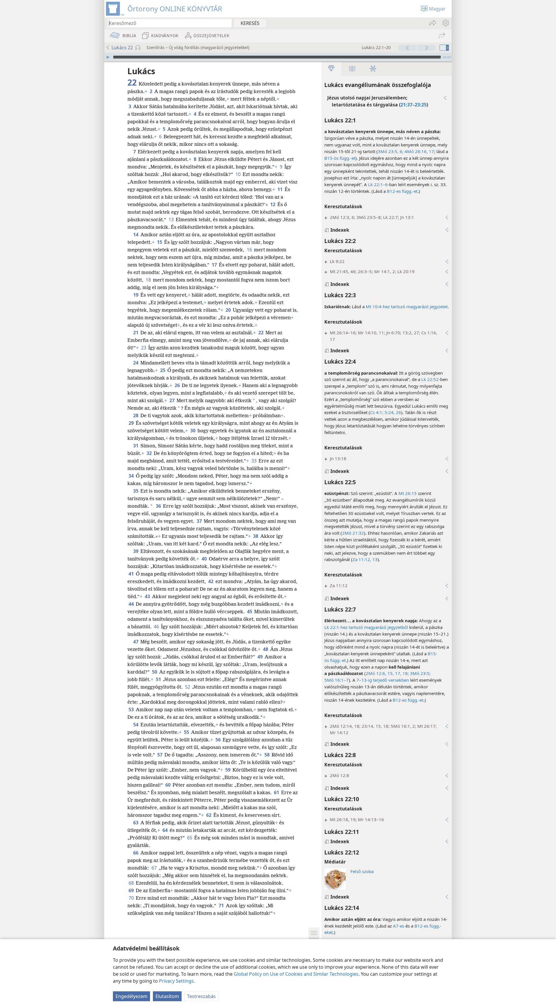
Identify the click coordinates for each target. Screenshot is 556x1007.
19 (136, 295)
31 (136, 445)
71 (222, 905)
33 (254, 461)
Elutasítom (167, 996)
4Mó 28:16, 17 (418, 151)
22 (261, 332)
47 (136, 641)
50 (155, 672)
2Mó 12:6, (376, 673)
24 (136, 363)
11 (280, 189)
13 (172, 219)
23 (144, 347)
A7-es (398, 926)
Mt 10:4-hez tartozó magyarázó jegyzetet (407, 306)
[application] (278, 57)
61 (277, 792)
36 (159, 506)
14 (136, 234)
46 (157, 626)
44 (132, 604)
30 (193, 430)
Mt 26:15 (407, 493)
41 (132, 574)
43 (148, 596)
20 (229, 310)
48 (266, 649)
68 (132, 883)
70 (132, 898)
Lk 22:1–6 (378, 184)
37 (200, 521)
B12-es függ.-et (402, 191)
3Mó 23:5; (420, 673)
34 (132, 476)
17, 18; (401, 673)
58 (267, 755)
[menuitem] (445, 23)
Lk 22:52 (430, 379)
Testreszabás (201, 996)
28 (136, 415)
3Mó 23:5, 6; (390, 151)
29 (132, 423)
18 (149, 280)
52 (188, 687)
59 (228, 770)
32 (150, 453)
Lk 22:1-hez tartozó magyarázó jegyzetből (366, 627)
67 (154, 868)
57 (160, 755)
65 (190, 837)
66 (136, 853)
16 (250, 249)
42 (211, 581)
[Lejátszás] (108, 57)
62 (209, 815)
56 (218, 739)
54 (136, 724)
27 (172, 400)
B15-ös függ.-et (339, 158)
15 (160, 242)
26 (398, 412)
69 (132, 890)
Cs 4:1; (376, 412)
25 (163, 370)
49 (260, 657)
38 (256, 536)
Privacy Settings (176, 981)
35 (136, 491)
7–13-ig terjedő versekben (382, 680)
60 (168, 785)
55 (187, 732)
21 (136, 332)
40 (205, 559)
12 (273, 204)
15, (390, 673)
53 (132, 709)
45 (250, 611)
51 (159, 679)
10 (238, 174)
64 (165, 830)
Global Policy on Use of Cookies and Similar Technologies (296, 974)
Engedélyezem (131, 996)
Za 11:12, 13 (365, 559)
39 (136, 551)
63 (136, 822)
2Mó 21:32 (353, 533)
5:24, (389, 412)
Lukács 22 (122, 47)
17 (215, 265)
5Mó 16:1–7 (336, 680)
